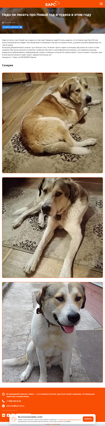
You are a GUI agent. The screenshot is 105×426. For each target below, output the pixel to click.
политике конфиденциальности (70, 419)
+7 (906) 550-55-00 (13, 401)
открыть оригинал (11, 27)
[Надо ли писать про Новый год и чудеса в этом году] (52, 123)
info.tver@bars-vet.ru (15, 406)
